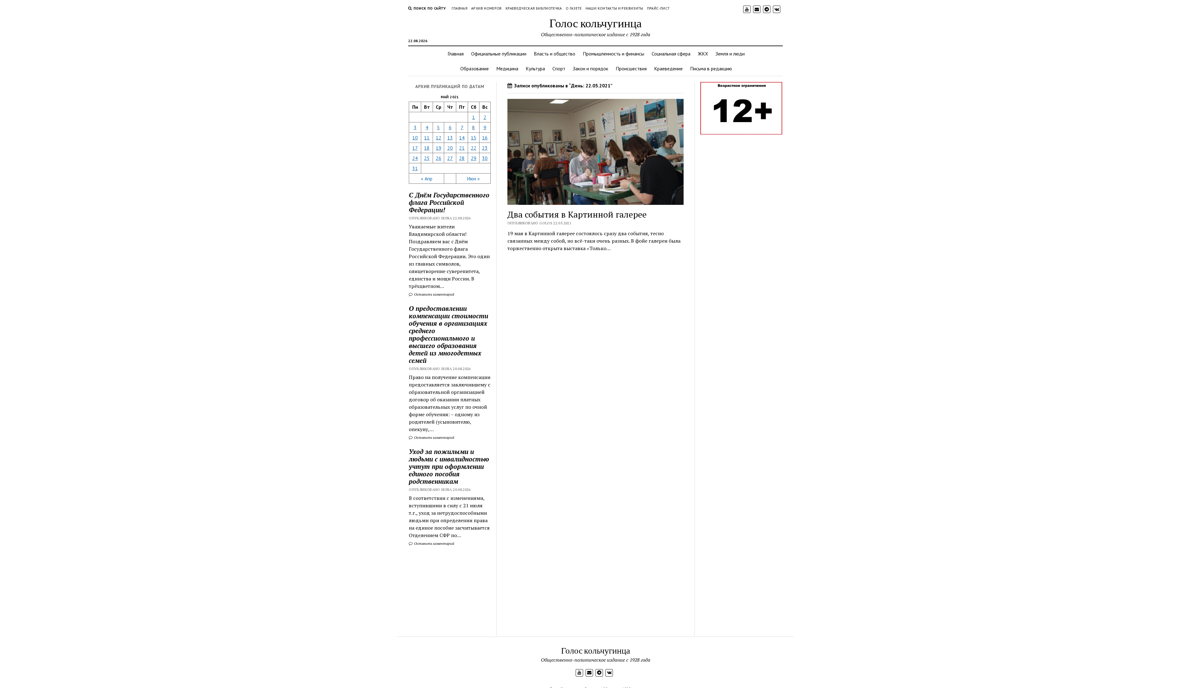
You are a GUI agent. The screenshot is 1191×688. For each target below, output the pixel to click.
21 (462, 148)
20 (450, 148)
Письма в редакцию (711, 68)
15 (473, 138)
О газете (574, 8)
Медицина (507, 68)
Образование (474, 68)
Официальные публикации (498, 54)
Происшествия (631, 68)
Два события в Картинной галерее (577, 214)
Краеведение (668, 68)
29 (473, 158)
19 (438, 148)
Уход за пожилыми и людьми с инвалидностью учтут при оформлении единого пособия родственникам (449, 466)
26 (438, 158)
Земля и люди (730, 54)
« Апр (426, 178)
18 (427, 148)
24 (415, 158)
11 (427, 138)
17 (415, 148)
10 (415, 138)
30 (485, 158)
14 (462, 138)
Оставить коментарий (433, 294)
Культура (535, 68)
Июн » (473, 178)
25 (427, 158)
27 (450, 158)
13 (450, 138)
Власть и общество (554, 54)
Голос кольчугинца (595, 23)
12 (438, 138)
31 (415, 168)
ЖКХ (703, 54)
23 (485, 148)
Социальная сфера (671, 54)
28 (462, 158)
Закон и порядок (590, 68)
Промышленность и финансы (613, 54)
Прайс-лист (658, 8)
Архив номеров (486, 8)
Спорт (558, 68)
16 (485, 138)
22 (473, 148)
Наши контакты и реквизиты (614, 8)
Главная (460, 8)
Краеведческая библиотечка (534, 8)
